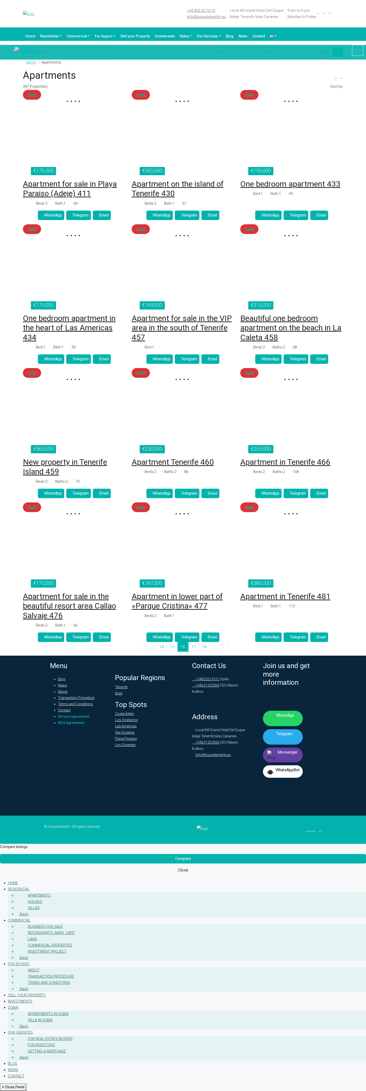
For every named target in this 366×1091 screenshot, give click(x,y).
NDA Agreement (71, 723)
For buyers (104, 36)
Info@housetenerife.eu (206, 16)
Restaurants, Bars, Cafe (51, 933)
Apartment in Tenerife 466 (285, 462)
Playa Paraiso (126, 739)
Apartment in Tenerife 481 (285, 596)
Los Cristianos (126, 720)
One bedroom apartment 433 (290, 184)
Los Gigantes (125, 745)
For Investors (41, 1045)
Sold (32, 94)
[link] (74, 137)
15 (172, 646)
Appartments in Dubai (48, 1014)
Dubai (184, 36)
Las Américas (126, 726)
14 (161, 646)
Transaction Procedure (76, 698)
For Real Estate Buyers (50, 1038)
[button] (335, 76)
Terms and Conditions (75, 704)
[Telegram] (335, 11)
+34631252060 (207, 685)
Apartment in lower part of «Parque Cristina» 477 (177, 601)
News (243, 36)
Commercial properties (50, 945)
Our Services (207, 36)
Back (23, 914)
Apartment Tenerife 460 (173, 462)
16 (183, 646)
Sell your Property (135, 36)
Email (104, 215)
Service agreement (73, 716)
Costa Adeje (124, 714)
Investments (165, 36)
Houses (35, 901)
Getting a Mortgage (47, 1051)
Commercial (77, 36)
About (62, 692)
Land (32, 939)
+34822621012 (207, 679)
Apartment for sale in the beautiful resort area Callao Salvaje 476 (69, 606)
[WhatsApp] (341, 11)
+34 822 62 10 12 (201, 10)
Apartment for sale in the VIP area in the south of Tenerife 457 (182, 327)
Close (183, 870)
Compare (183, 858)
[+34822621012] (357, 50)
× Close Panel (13, 1087)
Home (30, 36)
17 (193, 646)
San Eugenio (125, 732)
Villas (34, 908)
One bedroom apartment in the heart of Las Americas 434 (69, 327)
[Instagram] (329, 11)
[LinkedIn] (323, 11)
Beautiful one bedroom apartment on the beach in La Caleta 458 (290, 327)
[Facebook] (317, 11)
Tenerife (121, 687)
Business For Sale (45, 926)
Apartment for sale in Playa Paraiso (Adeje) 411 (70, 188)
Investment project (47, 951)
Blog (230, 36)
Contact (258, 36)
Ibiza (118, 693)
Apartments (39, 895)
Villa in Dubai (40, 1020)
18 (204, 646)
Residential (49, 36)
